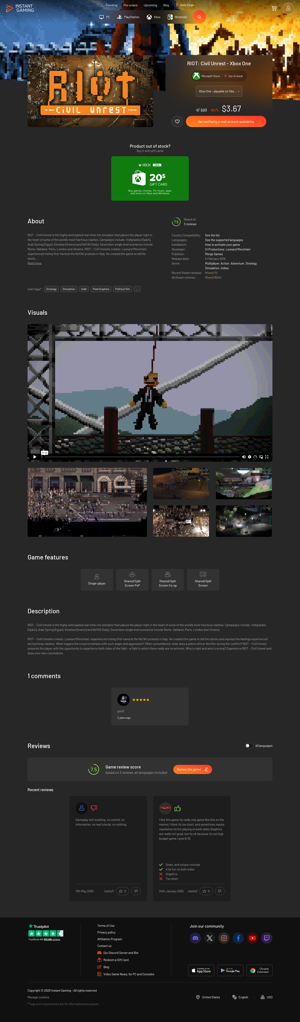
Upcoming (150, 5)
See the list (212, 235)
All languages (263, 745)
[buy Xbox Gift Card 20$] (150, 178)
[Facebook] (238, 938)
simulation (69, 289)
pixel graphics (101, 289)
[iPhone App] (201, 970)
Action (225, 263)
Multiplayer (212, 263)
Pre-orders (130, 5)
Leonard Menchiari (238, 249)
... (137, 289)
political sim (122, 289)
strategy (51, 289)
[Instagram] (224, 938)
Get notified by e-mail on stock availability (226, 121)
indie (84, 289)
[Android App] (230, 970)
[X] (209, 938)
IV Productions (214, 249)
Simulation (212, 268)
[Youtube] (252, 938)
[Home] (20, 8)
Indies (225, 268)
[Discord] (195, 938)
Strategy (251, 263)
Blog (166, 5)
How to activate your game (222, 244)
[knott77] (123, 700)
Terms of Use (105, 925)
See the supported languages (224, 240)
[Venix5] (82, 808)
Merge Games (214, 254)
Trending (111, 5)
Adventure (237, 263)
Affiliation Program (109, 939)
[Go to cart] (274, 8)
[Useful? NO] (136, 891)
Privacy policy (106, 932)
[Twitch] (266, 938)
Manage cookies (38, 997)
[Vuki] (165, 808)
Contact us (104, 946)
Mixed (209, 273)
